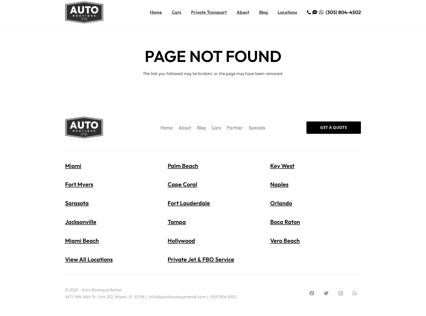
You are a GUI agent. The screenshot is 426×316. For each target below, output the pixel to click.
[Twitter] (326, 293)
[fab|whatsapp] (322, 12)
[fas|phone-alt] (309, 12)
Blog (201, 127)
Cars (216, 127)
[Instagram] (340, 293)
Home (166, 127)
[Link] (84, 12)
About (184, 127)
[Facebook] (312, 293)
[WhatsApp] (355, 293)
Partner (235, 127)
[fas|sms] (315, 12)
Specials (257, 127)
